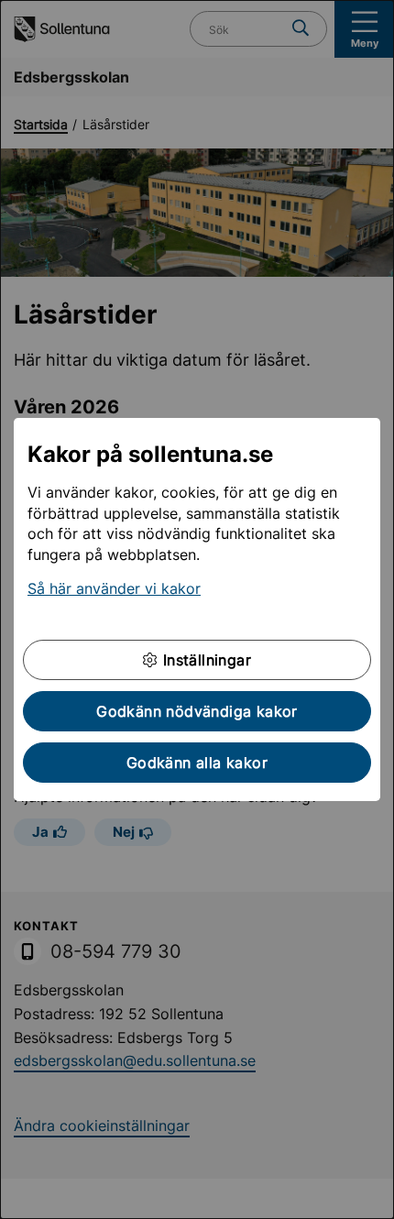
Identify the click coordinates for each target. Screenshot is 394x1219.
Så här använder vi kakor (114, 588)
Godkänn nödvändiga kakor (197, 711)
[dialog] (197, 609)
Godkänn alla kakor (197, 762)
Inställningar (204, 660)
